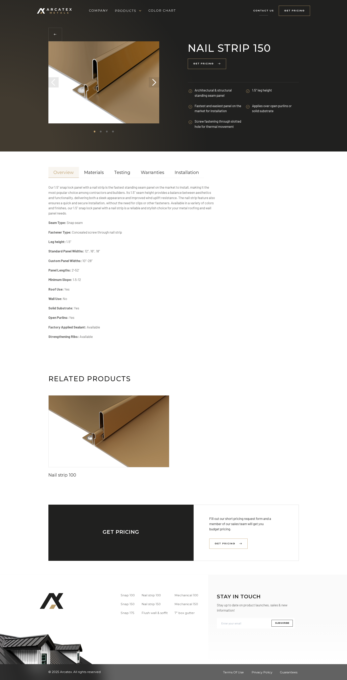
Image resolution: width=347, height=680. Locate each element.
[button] (128, 10)
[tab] (63, 172)
